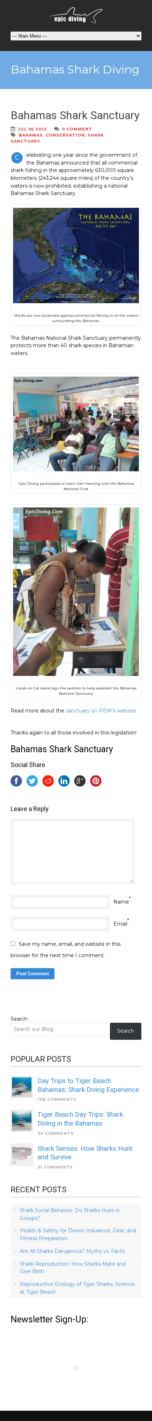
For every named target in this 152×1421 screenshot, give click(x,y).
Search (19, 1019)
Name (121, 902)
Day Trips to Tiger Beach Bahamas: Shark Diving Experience (88, 1085)
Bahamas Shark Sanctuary (75, 115)
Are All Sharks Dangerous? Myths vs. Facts (72, 1251)
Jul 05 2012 (32, 129)
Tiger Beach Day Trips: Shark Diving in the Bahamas (80, 1118)
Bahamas (31, 135)
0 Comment (77, 129)
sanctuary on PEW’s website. (102, 710)
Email (120, 924)
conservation (65, 135)
